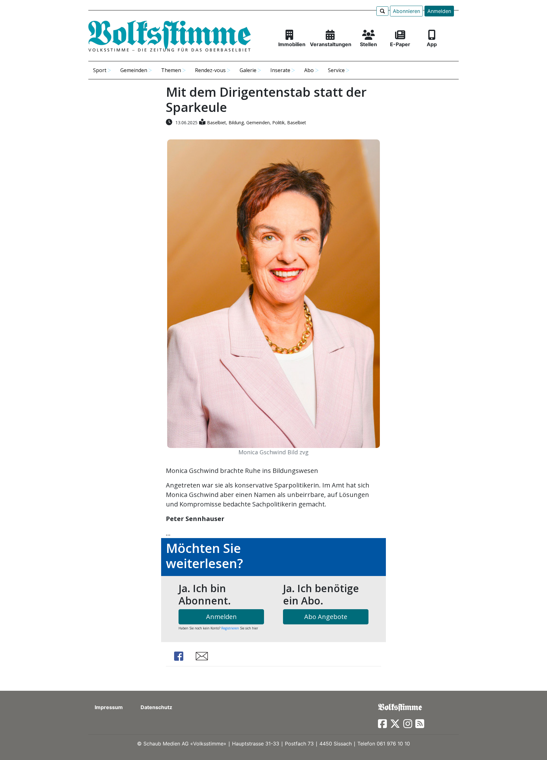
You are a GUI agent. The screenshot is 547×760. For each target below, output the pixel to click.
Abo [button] (309, 70)
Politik (278, 123)
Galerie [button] (248, 70)
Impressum (109, 707)
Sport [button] (99, 70)
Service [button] (336, 70)
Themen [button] (171, 70)
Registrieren (230, 628)
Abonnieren (406, 11)
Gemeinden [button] (133, 70)
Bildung (236, 123)
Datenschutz (156, 707)
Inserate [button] (280, 70)
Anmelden (439, 11)
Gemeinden (258, 123)
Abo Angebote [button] (325, 616)
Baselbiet (216, 123)
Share (178, 656)
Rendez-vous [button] (210, 70)
